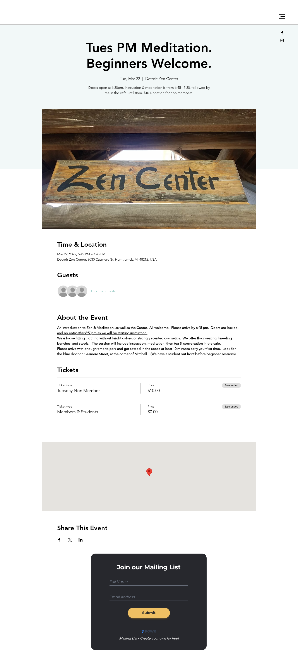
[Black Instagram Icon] (282, 40)
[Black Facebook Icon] (282, 33)
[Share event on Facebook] (59, 540)
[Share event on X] (70, 540)
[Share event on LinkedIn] (81, 540)
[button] (282, 16)
